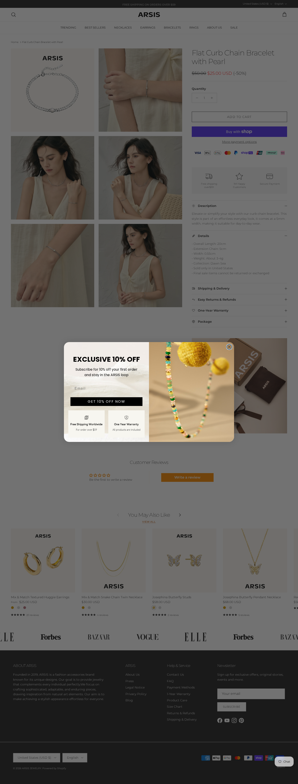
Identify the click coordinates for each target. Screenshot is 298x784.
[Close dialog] (229, 346)
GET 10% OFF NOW (106, 401)
